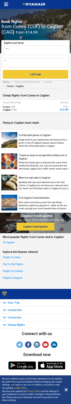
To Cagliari (9, 242)
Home (6, 82)
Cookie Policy (20, 388)
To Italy (48, 82)
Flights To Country (13, 271)
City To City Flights (13, 264)
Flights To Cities (12, 257)
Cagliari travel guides (35, 226)
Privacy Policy (33, 391)
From (7, 48)
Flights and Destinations (27, 82)
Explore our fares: (14, 43)
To (5, 61)
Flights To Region (12, 278)
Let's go (35, 74)
